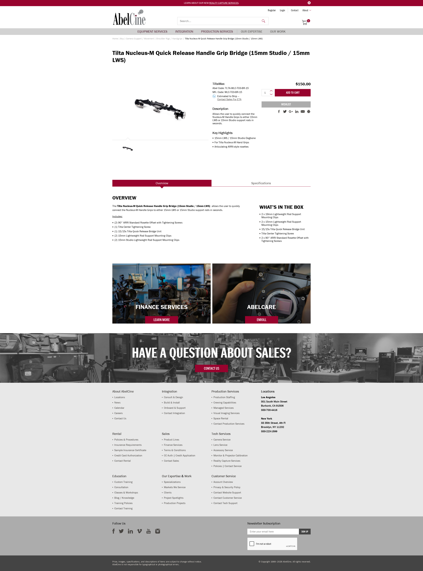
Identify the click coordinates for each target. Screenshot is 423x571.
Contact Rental (122, 460)
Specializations (172, 482)
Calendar (119, 407)
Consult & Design (173, 397)
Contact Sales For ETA (229, 99)
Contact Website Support (227, 492)
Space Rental (220, 418)
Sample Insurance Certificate (130, 450)
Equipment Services (152, 31)
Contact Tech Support (225, 503)
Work (188, 476)
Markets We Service (175, 487)
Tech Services (221, 434)
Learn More (162, 320)
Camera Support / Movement (140, 38)
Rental (116, 434)
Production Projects (174, 503)
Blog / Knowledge (124, 497)
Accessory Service (223, 450)
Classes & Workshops (126, 492)
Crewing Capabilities (224, 402)
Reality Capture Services (223, 3)
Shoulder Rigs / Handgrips (169, 38)
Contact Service (233, 466)
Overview (162, 183)
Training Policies (123, 503)
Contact (295, 10)
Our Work (278, 31)
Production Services (217, 31)
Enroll (261, 320)
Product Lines (171, 439)
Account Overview (223, 482)
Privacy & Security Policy (226, 487)
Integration (184, 31)
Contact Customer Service (227, 497)
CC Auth (168, 455)
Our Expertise (251, 31)
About (305, 10)
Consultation (121, 487)
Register (272, 10)
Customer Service (224, 476)
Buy (122, 38)
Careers (118, 413)
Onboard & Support (175, 407)
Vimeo (139, 531)
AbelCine (129, 17)
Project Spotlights (173, 497)
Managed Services (223, 407)
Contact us (211, 368)
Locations (119, 397)
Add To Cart (293, 92)
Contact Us (120, 418)
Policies (217, 466)
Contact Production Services (228, 423)
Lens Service (220, 444)
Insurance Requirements (128, 444)
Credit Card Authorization (128, 455)
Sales (166, 434)
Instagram (157, 531)
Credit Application (185, 455)
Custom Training (123, 482)
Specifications (261, 183)
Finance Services (173, 444)
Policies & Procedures (126, 439)
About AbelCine (123, 391)
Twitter (121, 531)
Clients (168, 492)
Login (282, 10)
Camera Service (222, 439)
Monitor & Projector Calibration (230, 455)
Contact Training (123, 508)
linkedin (130, 531)
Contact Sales (171, 460)
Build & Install (172, 402)
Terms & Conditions (175, 450)
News (117, 402)
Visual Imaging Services (226, 413)
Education (119, 476)
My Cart (308, 21)
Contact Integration (174, 413)
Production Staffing (224, 397)
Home (115, 38)
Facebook (113, 531)
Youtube (148, 531)
